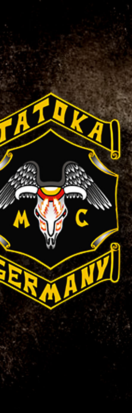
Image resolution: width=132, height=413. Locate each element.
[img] (66, 206)
